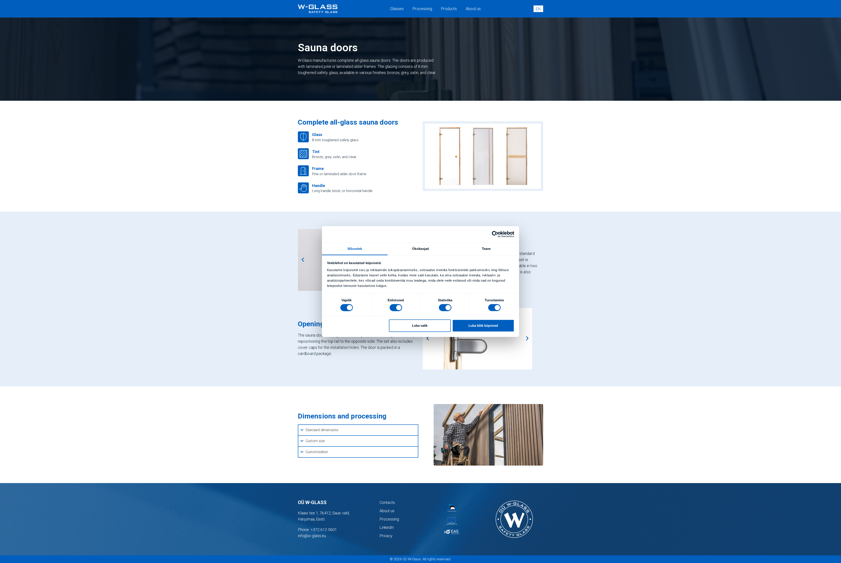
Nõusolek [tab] (355, 248)
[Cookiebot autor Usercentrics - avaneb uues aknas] (495, 234)
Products (449, 8)
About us (473, 8)
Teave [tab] (486, 248)
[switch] (396, 307)
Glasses (397, 8)
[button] (303, 260)
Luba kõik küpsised (483, 325)
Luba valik (420, 325)
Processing (422, 8)
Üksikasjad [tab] (420, 248)
